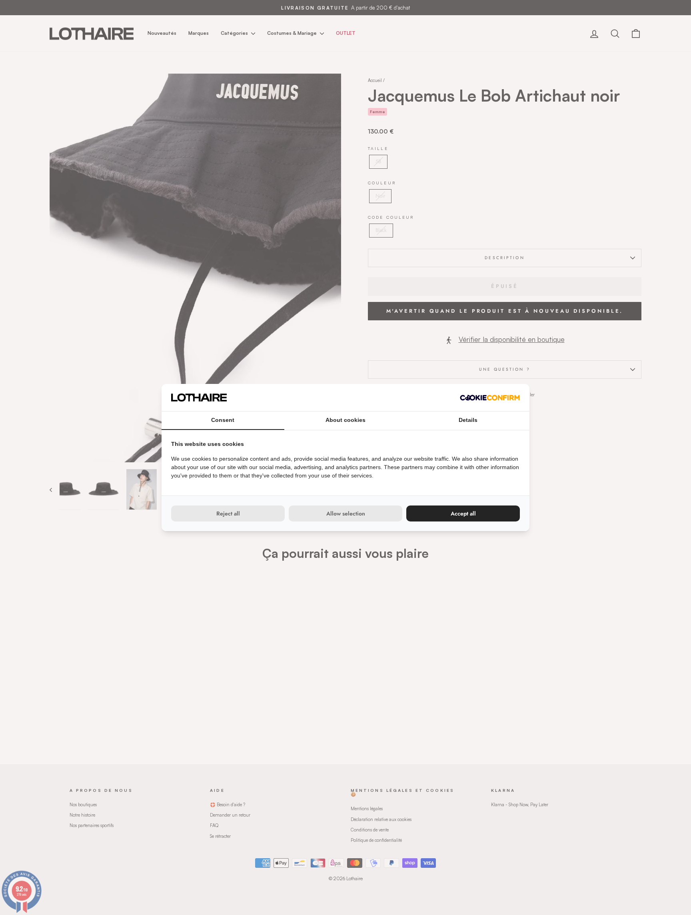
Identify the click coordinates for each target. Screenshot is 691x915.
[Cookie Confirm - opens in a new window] (490, 398)
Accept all (463, 513)
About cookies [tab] (345, 420)
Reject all (228, 513)
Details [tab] (468, 420)
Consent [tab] (222, 420)
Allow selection (345, 513)
